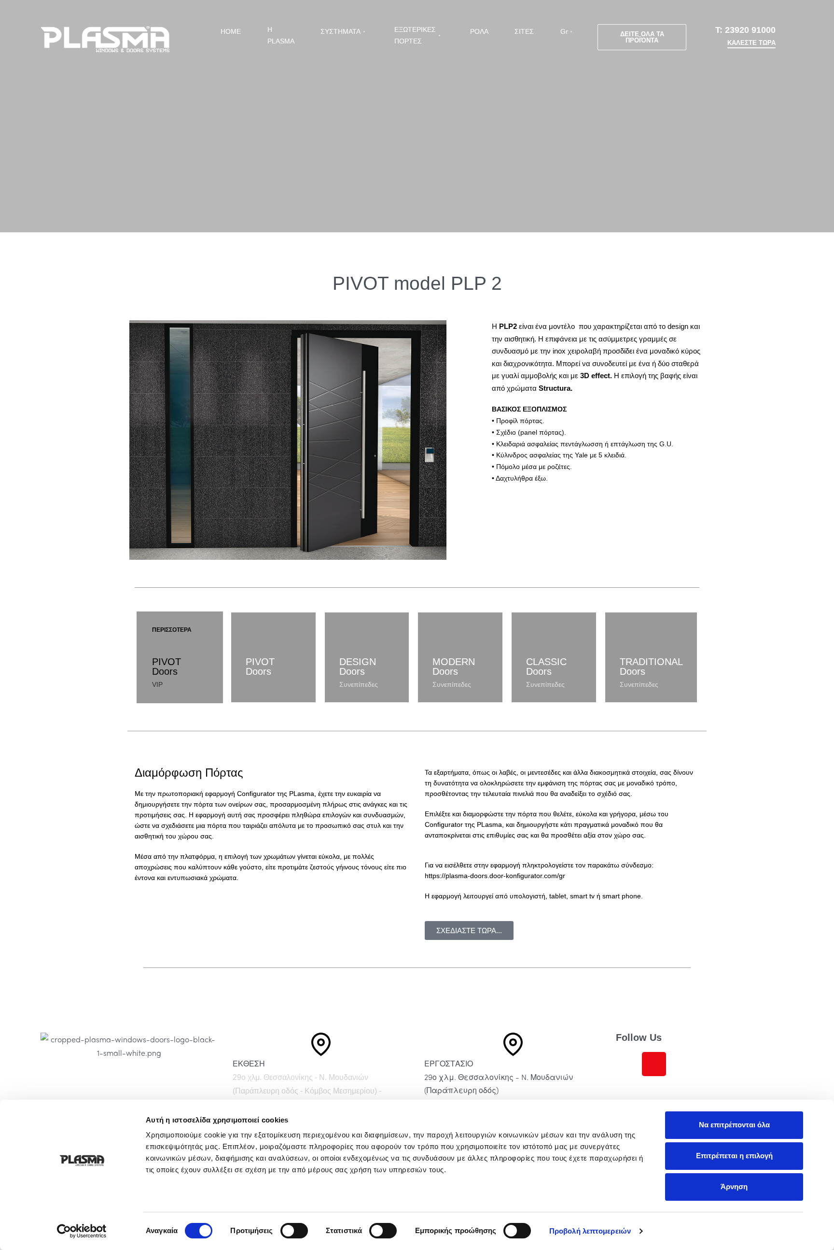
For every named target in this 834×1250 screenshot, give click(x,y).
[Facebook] (628, 1064)
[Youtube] (680, 1064)
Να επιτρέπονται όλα (734, 1125)
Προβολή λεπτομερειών (590, 1231)
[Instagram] (654, 1064)
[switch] (294, 1230)
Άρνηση (734, 1186)
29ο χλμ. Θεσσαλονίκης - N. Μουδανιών (300, 1077)
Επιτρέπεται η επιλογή (734, 1155)
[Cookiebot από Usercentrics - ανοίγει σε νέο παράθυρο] (82, 1231)
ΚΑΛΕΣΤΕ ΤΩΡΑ (751, 43)
